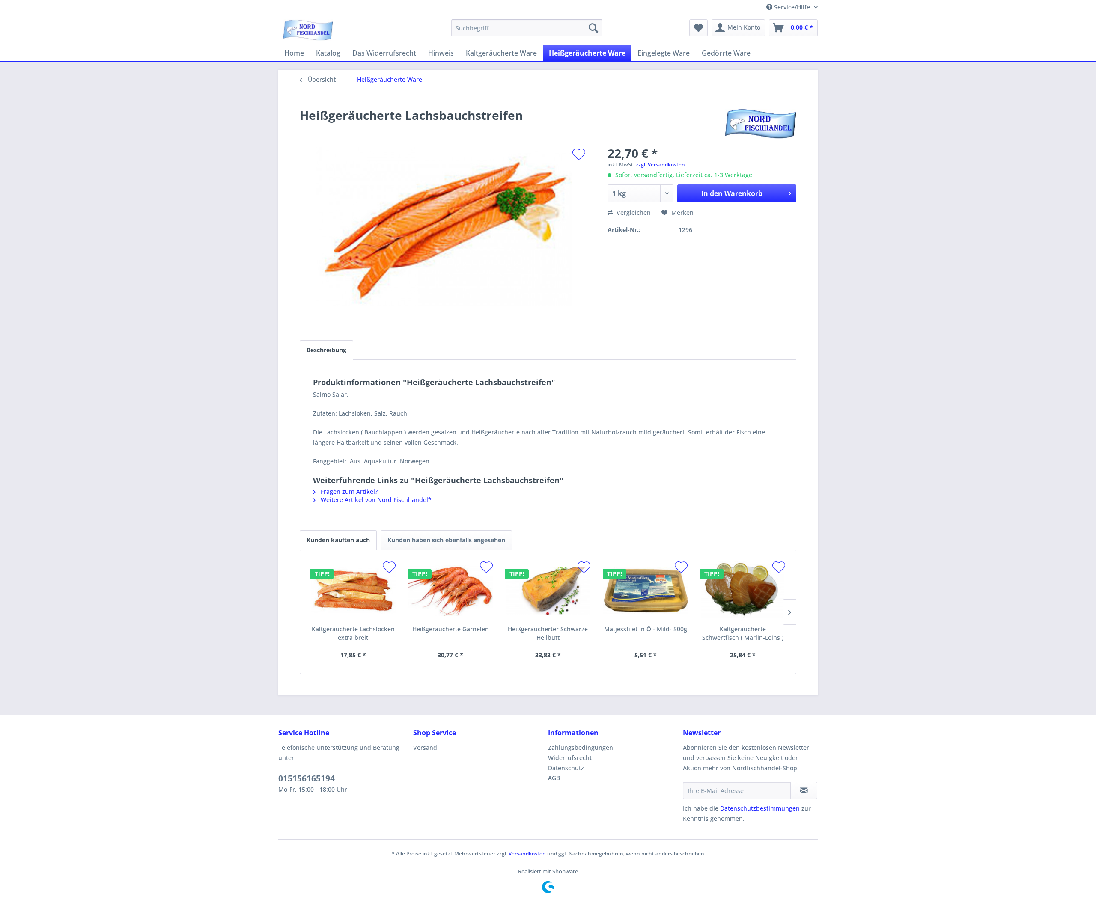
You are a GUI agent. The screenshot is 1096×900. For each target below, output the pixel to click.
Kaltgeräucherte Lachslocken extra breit (353, 633)
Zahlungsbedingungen (580, 747)
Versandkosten (527, 853)
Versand (425, 747)
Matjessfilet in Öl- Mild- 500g (645, 629)
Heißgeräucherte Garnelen (450, 629)
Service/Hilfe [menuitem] (792, 7)
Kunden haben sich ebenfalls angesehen (446, 540)
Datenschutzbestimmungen (760, 808)
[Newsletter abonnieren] (803, 790)
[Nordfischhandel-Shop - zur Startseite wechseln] (308, 30)
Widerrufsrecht (570, 758)
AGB (554, 778)
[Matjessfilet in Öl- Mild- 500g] (645, 591)
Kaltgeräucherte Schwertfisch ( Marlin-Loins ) (742, 633)
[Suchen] (593, 27)
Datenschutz (566, 768)
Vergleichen (633, 212)
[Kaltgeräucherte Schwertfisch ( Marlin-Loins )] (742, 591)
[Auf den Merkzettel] (579, 154)
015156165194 (306, 778)
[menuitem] (526, 27)
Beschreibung (326, 350)
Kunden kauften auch (338, 540)
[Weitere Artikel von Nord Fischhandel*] (760, 124)
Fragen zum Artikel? (348, 491)
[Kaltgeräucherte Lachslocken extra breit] (353, 591)
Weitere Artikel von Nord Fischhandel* (375, 500)
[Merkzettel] (698, 27)
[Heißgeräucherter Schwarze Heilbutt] (548, 591)
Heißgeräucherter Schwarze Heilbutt (548, 633)
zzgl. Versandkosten (660, 164)
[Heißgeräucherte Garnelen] (450, 591)
